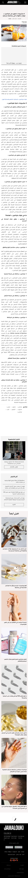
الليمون (13, 409)
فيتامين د (19, 412)
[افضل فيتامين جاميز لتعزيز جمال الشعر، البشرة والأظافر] (14, 642)
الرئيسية (19, 18)
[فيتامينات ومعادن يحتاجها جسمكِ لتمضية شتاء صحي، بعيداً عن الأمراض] (14, 753)
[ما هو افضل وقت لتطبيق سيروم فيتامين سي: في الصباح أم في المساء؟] (14, 790)
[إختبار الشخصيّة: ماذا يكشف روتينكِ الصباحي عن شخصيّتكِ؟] (14, 450)
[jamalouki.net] (14, 2)
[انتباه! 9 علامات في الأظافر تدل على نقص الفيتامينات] (14, 606)
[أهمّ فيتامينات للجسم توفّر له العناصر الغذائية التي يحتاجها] (14, 569)
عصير (8, 407)
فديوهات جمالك (7, 851)
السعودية (15, 851)
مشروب (19, 409)
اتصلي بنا (22, 865)
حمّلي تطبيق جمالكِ (14, 843)
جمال (19, 851)
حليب (7, 409)
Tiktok (20, 838)
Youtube (14, 838)
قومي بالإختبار (14, 467)
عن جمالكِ (8, 865)
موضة (22, 851)
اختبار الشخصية (11, 854)
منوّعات (9, 18)
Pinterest (14, 836)
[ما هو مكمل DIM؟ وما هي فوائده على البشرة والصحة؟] (14, 679)
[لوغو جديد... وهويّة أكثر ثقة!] (14, 54)
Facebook (21, 836)
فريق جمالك (24, 21)
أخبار (23, 854)
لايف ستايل (14, 18)
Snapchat (7, 838)
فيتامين (20, 407)
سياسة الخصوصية (20, 872)
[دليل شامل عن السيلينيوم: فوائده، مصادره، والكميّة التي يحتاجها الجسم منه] (14, 532)
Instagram (7, 836)
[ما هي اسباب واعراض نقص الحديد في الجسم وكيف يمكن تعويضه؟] (14, 716)
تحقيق (14, 407)
